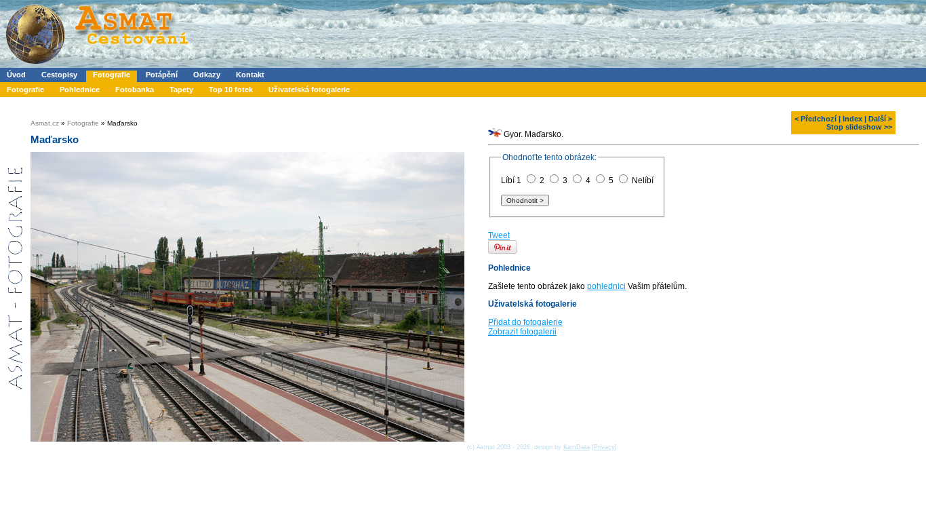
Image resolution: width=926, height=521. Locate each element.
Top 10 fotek (231, 89)
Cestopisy (59, 75)
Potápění (162, 75)
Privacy (604, 447)
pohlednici (606, 292)
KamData (576, 447)
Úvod (16, 75)
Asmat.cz (45, 123)
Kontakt (250, 75)
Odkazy (206, 75)
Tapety (181, 89)
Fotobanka (134, 89)
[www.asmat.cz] (96, 65)
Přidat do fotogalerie (525, 328)
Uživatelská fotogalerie (309, 89)
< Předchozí (815, 119)
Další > (880, 119)
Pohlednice (80, 89)
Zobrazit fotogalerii (522, 338)
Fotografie (111, 75)
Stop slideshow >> (859, 127)
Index (852, 119)
